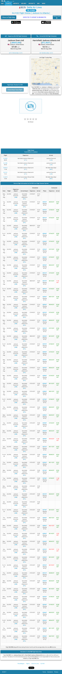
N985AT (45, 415)
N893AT (45, 304)
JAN (51, 160)
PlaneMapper (21, 663)
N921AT (45, 446)
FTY (25, 178)
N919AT (45, 470)
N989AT (45, 375)
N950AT (45, 596)
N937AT (45, 281)
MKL (51, 169)
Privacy (57, 672)
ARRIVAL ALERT (57, 16)
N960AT (45, 517)
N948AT (45, 588)
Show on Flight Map (8, 17)
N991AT (45, 328)
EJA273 (5, 177)
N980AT (45, 391)
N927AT (45, 494)
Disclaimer (50, 672)
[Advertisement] (31, 29)
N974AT (45, 320)
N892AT (45, 359)
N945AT (45, 557)
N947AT (45, 367)
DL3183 (42, 663)
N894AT (45, 233)
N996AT (45, 636)
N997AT (45, 209)
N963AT (45, 454)
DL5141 (5, 172)
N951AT (45, 217)
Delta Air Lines (34, 7)
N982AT (45, 525)
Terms (44, 672)
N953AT (45, 202)
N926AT (45, 383)
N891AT (45, 288)
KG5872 (5, 167)
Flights (28, 663)
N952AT (45, 257)
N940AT (45, 241)
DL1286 (5, 163)
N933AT (45, 249)
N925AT (45, 462)
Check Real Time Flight (15, 90)
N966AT (45, 612)
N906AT (45, 296)
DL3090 (5, 158)
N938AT (45, 423)
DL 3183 (31, 10)
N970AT (45, 399)
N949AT (45, 407)
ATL (26, 160)
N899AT (45, 352)
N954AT (45, 604)
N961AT (45, 273)
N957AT (45, 312)
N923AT (45, 336)
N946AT (45, 431)
